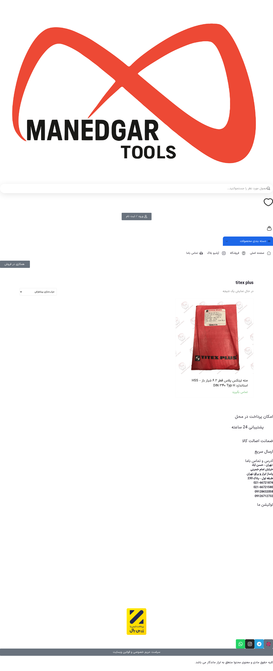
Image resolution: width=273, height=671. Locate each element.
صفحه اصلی (257, 253)
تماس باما (192, 253)
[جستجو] (268, 188)
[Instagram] (249, 644)
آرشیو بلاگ (213, 253)
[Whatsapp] (240, 644)
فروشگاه (234, 253)
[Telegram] (259, 644)
